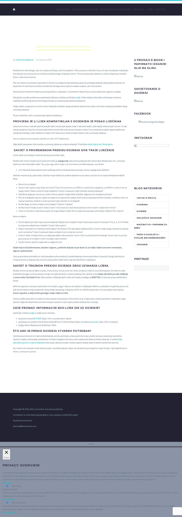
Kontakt (160, 9)
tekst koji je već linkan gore (100, 144)
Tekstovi (138, 9)
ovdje (78, 97)
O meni (149, 9)
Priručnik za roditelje (85, 9)
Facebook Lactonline (22, 420)
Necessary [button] (7, 482)
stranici (94, 321)
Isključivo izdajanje (149, 218)
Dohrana (142, 204)
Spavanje (142, 244)
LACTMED (37, 318)
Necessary (16, 486)
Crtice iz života (146, 198)
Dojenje (141, 211)
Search (166, 267)
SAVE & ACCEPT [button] (10, 512)
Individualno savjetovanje (115, 9)
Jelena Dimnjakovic (24, 59)
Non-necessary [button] (9, 499)
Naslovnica (63, 9)
